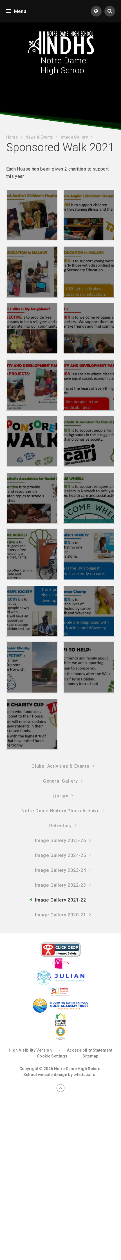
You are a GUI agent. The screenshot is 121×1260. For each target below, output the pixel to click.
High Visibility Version (30, 1050)
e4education (85, 1074)
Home (12, 137)
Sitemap (90, 1056)
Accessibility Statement (89, 1050)
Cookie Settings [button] (52, 1056)
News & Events (39, 137)
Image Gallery (74, 137)
